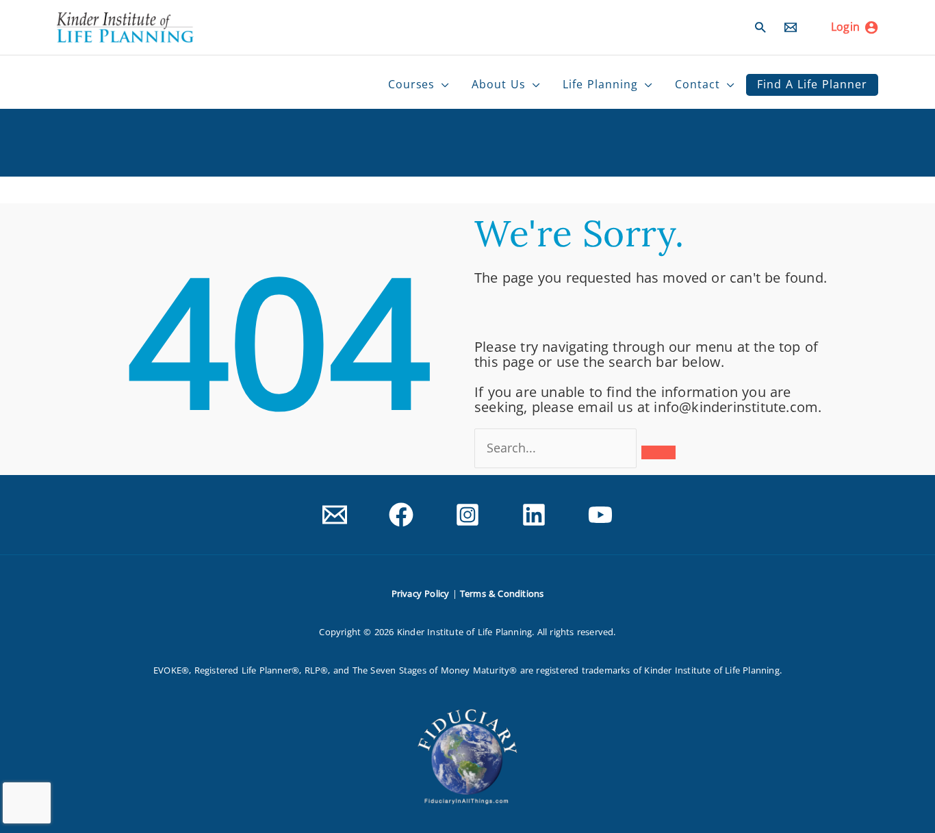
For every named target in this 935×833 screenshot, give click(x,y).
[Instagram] (467, 515)
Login (845, 26)
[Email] (790, 27)
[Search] (658, 452)
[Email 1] (335, 515)
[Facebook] (401, 515)
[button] (760, 27)
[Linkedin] (534, 515)
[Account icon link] (871, 27)
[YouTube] (600, 515)
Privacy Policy (421, 593)
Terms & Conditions (502, 593)
